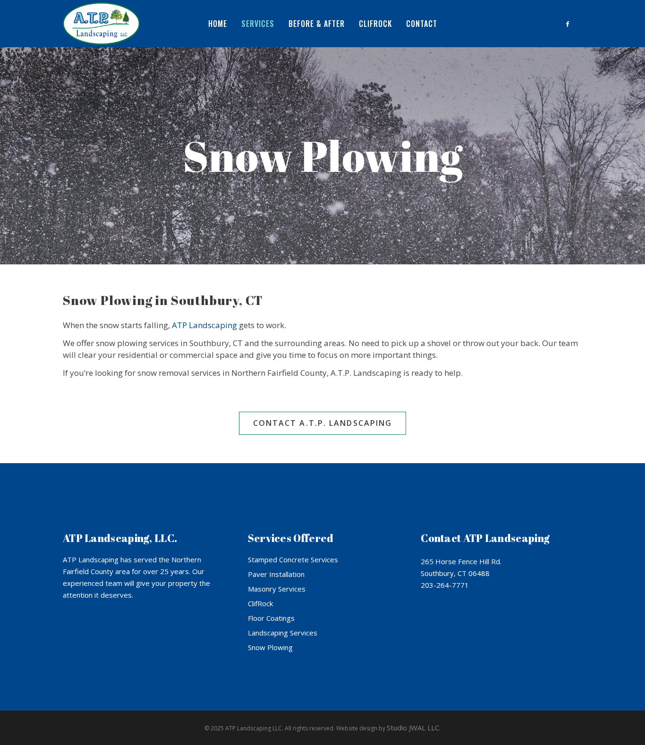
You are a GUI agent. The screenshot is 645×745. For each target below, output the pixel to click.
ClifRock (260, 603)
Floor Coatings (271, 618)
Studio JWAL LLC (413, 727)
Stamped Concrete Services (293, 559)
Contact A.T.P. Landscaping (322, 423)
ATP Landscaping (204, 325)
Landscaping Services (282, 632)
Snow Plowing (270, 647)
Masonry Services (277, 588)
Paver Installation (276, 574)
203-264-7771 (445, 585)
